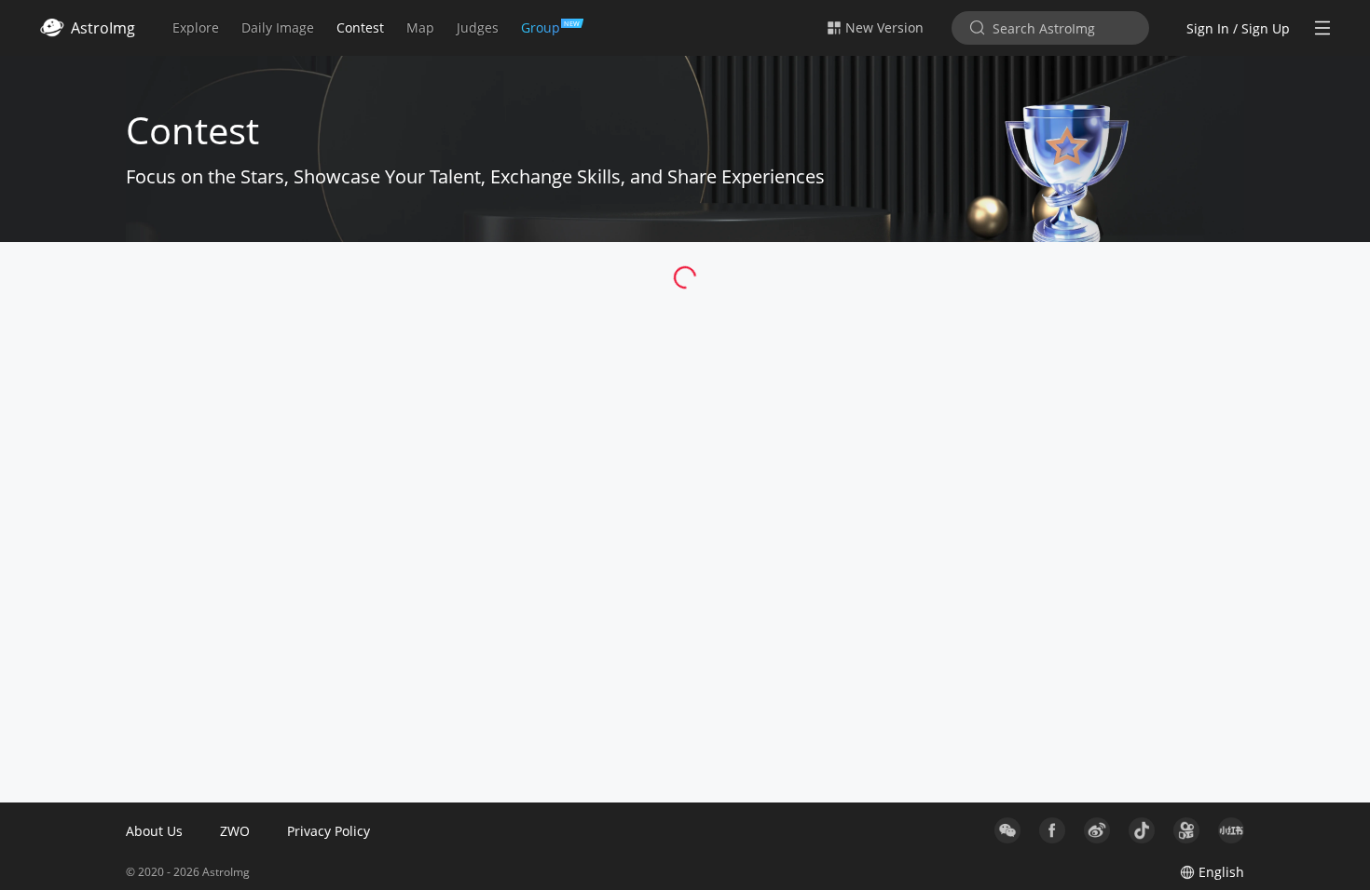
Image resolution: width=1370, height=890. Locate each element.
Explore (195, 27)
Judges (478, 27)
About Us (154, 831)
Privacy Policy (328, 831)
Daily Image (277, 27)
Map (420, 27)
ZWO (235, 831)
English (1221, 872)
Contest (360, 27)
